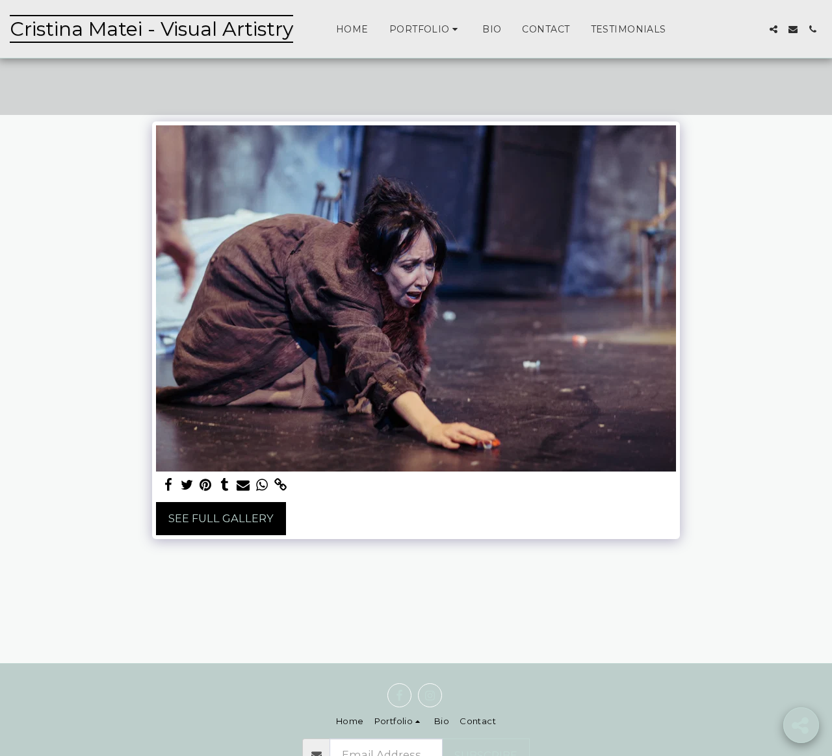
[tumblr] (224, 485)
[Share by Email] (243, 485)
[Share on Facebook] (168, 485)
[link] (281, 485)
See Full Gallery (221, 518)
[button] (425, 29)
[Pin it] (206, 485)
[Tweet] (187, 485)
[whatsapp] (262, 485)
